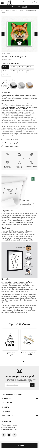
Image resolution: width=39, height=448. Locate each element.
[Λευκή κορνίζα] (21, 85)
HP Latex (13, 231)
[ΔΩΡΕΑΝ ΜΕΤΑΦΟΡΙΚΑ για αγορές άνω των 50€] (7, 154)
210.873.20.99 (19, 167)
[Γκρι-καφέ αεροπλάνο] (29, 339)
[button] (2, 2)
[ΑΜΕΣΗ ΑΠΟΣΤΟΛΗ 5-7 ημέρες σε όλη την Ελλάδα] (19, 154)
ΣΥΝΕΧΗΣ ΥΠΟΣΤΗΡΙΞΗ (19, 164)
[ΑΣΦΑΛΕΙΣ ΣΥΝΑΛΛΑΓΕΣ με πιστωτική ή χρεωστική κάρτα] (7, 162)
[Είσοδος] (28, 2)
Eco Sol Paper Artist (19, 222)
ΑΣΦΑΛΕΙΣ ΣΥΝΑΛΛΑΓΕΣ (7, 164)
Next (36, 34)
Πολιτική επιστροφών (12, 143)
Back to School (20, 7)
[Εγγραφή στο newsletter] (32, 385)
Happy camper (10, 353)
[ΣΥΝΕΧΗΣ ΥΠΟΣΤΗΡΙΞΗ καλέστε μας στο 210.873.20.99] (19, 162)
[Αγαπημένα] (32, 2)
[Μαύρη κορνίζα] (13, 85)
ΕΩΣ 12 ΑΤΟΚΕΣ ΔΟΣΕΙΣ (31, 156)
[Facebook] (4, 435)
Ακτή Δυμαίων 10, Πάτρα (10, 425)
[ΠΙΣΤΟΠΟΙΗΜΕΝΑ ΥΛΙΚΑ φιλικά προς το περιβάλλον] (31, 162)
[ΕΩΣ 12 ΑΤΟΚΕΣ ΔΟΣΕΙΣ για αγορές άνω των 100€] (31, 154)
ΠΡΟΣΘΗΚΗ (20, 445)
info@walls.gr (12, 427)
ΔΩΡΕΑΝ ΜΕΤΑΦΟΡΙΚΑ (7, 156)
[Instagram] (9, 435)
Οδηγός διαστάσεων (11, 139)
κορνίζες (28, 282)
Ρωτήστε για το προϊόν (12, 146)
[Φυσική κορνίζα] (29, 85)
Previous (3, 34)
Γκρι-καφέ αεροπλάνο (28, 353)
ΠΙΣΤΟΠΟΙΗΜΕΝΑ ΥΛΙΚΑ (31, 164)
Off (24, 7)
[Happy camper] (10, 339)
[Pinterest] (14, 435)
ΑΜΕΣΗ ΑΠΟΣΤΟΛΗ (19, 156)
